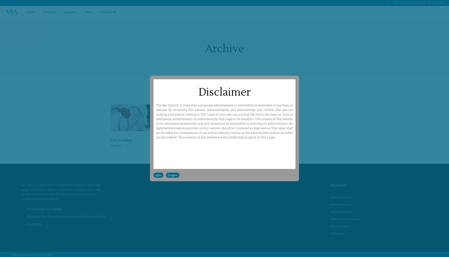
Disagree (173, 175)
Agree (158, 175)
